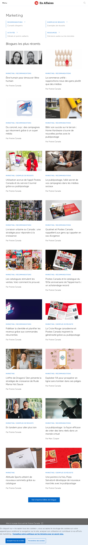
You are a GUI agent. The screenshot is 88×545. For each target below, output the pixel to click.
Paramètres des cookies (36, 541)
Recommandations (15, 22)
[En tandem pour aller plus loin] (24, 409)
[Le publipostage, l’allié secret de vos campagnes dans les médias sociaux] (63, 161)
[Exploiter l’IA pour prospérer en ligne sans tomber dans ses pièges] (63, 359)
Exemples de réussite (56, 22)
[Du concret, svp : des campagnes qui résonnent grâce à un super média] (24, 108)
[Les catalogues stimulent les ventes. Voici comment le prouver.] (24, 260)
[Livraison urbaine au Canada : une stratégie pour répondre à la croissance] (24, 210)
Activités (11, 33)
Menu (4, 3)
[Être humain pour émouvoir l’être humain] (24, 59)
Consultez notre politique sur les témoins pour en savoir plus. (38, 534)
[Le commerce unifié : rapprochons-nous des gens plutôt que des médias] (63, 59)
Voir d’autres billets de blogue (44, 500)
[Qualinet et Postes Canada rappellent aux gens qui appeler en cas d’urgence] (63, 210)
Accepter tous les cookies (15, 541)
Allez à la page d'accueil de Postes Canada (23, 523)
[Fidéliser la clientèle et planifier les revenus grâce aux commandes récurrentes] (24, 310)
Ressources (52, 33)
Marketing (10, 73)
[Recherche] (84, 2)
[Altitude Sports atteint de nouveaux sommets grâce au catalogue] (24, 458)
